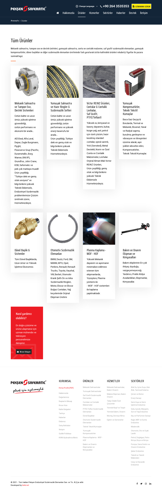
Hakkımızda (68, 13)
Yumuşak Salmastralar (92, 391)
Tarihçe (62, 413)
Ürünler (82, 13)
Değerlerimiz (64, 397)
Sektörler (108, 13)
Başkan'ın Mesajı (65, 401)
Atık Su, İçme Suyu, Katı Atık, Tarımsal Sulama (140, 388)
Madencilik (135, 427)
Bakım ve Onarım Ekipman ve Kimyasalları (132, 254)
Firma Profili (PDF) (66, 388)
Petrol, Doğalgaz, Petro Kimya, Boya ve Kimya (140, 438)
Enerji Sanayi (136, 398)
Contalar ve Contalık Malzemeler (91, 403)
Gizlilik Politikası (65, 434)
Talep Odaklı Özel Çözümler (114, 402)
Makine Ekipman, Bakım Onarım (116, 395)
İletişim (144, 13)
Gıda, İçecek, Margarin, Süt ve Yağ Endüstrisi (140, 410)
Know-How (63, 405)
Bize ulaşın (25, 352)
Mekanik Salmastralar (91, 387)
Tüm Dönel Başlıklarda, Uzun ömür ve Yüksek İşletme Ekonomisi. (26, 263)
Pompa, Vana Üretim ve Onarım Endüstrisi (140, 445)
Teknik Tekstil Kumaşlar (92, 427)
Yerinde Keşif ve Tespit (116, 408)
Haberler (120, 13)
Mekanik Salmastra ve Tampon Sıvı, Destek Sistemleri (25, 107)
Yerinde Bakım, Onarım (116, 412)
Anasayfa (15, 21)
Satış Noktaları (64, 425)
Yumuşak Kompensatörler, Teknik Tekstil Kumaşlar (131, 108)
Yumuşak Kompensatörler (89, 432)
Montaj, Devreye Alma (116, 416)
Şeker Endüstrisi (137, 451)
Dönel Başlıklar (89, 416)
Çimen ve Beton (137, 394)
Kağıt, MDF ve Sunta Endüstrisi (139, 421)
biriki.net (25, 485)
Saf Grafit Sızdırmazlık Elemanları (92, 396)
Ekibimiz (62, 421)
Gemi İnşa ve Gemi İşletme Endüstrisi (138, 403)
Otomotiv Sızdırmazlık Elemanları (62, 252)
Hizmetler (94, 13)
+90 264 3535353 (116, 6)
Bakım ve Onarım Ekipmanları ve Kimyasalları (90, 447)
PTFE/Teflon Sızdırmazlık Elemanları (93, 410)
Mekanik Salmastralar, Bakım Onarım (116, 388)
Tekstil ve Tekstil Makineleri (137, 456)
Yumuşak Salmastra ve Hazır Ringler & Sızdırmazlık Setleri (61, 107)
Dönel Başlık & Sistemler (22, 252)
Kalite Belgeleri (65, 409)
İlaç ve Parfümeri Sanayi (140, 416)
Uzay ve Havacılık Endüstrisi (138, 463)
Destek (132, 13)
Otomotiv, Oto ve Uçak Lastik (140, 432)
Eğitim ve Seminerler (115, 420)
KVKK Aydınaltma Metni (68, 438)
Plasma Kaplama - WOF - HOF (96, 252)
